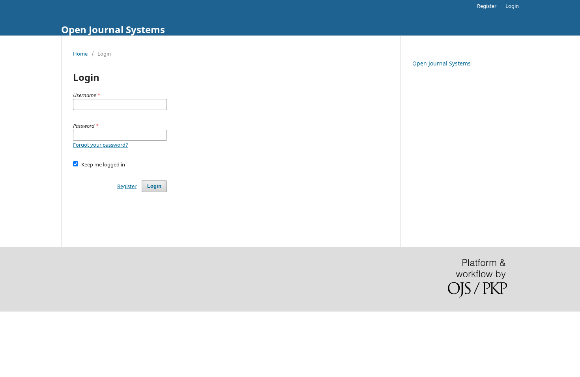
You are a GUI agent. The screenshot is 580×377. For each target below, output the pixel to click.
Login (512, 5)
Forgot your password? (100, 144)
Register (486, 5)
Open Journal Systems (113, 29)
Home (80, 53)
